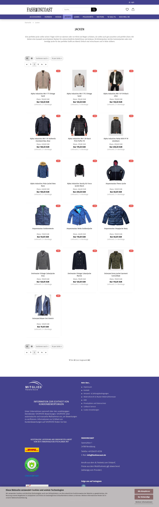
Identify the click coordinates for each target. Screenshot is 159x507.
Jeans (76, 17)
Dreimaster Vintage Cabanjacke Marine (79, 275)
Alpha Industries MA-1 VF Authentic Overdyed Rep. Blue (43, 140)
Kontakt (86, 390)
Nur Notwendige (144, 497)
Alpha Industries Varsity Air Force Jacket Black (79, 185)
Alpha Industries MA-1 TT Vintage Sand (43, 95)
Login (132, 2)
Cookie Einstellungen (91, 410)
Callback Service (90, 407)
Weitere (100, 17)
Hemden (48, 17)
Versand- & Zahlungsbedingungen (96, 394)
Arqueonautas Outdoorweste (43, 229)
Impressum (88, 387)
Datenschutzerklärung (19, 498)
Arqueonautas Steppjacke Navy (116, 229)
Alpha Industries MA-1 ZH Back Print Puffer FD (79, 140)
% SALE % (112, 17)
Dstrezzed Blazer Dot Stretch (43, 318)
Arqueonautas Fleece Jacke (116, 184)
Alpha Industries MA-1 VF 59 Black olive (115, 95)
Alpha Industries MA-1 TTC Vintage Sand (79, 95)
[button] (133, 9)
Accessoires (35, 17)
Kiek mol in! (124, 17)
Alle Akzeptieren (144, 491)
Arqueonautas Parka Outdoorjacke (79, 229)
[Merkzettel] (127, 9)
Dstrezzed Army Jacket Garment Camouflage (116, 275)
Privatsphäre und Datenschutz (95, 403)
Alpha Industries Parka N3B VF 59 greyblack (116, 140)
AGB (85, 400)
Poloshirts (88, 17)
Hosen (58, 17)
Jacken (68, 17)
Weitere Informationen (143, 502)
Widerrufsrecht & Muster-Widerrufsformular (100, 397)
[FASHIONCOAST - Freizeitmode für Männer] (39, 9)
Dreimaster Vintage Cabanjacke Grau (43, 275)
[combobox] (42, 58)
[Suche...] (94, 10)
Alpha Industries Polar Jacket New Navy (43, 185)
